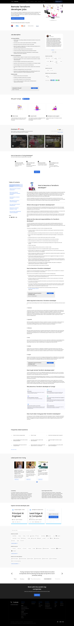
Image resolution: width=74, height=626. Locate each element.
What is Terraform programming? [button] (19, 435)
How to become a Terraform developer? (15, 186)
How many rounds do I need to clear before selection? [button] (37, 440)
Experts (44, 1)
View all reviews (60, 132)
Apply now (34, 88)
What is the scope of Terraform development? (15, 189)
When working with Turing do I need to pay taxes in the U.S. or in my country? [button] (38, 445)
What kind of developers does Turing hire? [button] (55, 435)
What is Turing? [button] (33, 435)
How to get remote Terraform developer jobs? (15, 205)
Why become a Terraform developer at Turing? (14, 208)
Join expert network (58, 1)
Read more (16, 479)
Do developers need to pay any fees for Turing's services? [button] (20, 445)
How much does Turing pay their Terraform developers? (15, 212)
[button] (54, 41)
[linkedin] (53, 80)
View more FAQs (13, 449)
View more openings (53, 516)
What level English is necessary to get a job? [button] (55, 440)
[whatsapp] (57, 80)
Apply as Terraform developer (17, 18)
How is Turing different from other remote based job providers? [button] (20, 440)
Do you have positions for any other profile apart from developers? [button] (55, 445)
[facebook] (51, 80)
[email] (58, 80)
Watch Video (26, 98)
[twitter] (55, 80)
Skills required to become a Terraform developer (14, 201)
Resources (39, 1)
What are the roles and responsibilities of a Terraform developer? (15, 193)
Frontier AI (27, 1)
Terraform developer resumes (33, 288)
